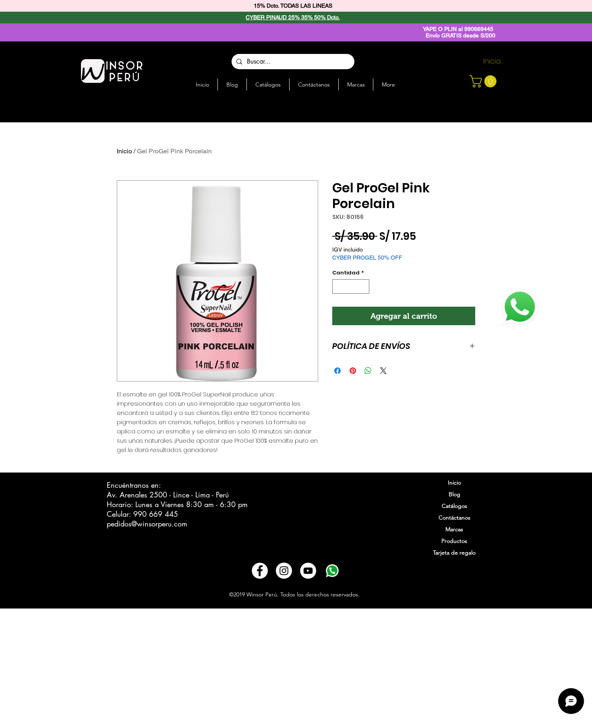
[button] (484, 81)
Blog (454, 494)
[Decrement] (338, 286)
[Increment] (363, 286)
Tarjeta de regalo (454, 552)
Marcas (454, 529)
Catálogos (454, 506)
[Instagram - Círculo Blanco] (284, 571)
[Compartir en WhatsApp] (368, 370)
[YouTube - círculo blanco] (308, 571)
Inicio (124, 151)
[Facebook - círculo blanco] (260, 571)
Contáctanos (454, 517)
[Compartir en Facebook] (337, 370)
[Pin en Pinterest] (353, 370)
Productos (454, 541)
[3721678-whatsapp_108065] (332, 571)
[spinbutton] (351, 286)
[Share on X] (383, 370)
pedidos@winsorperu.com (147, 523)
